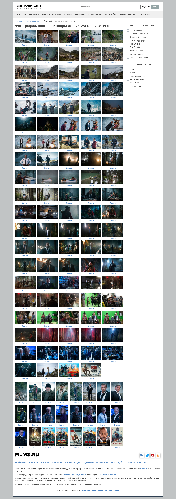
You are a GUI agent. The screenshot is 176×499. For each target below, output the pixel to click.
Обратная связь (88, 490)
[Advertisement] (145, 129)
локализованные (137, 76)
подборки (88, 463)
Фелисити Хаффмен (139, 57)
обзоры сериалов (51, 14)
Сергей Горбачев (108, 475)
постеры (134, 69)
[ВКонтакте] (142, 455)
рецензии (34, 14)
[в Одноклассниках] (158, 455)
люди (77, 463)
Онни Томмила (136, 30)
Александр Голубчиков (75, 475)
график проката (127, 14)
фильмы (45, 463)
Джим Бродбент (137, 51)
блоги (68, 463)
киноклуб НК (95, 14)
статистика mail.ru (136, 463)
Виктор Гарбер (136, 54)
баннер (133, 73)
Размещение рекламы (108, 490)
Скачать (25, 45)
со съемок (134, 83)
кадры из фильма (137, 79)
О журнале (144, 14)
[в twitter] (147, 455)
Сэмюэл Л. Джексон (139, 34)
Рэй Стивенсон (137, 44)
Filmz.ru (143, 469)
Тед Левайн (135, 47)
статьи (68, 14)
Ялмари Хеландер (138, 37)
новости (21, 14)
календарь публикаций (109, 463)
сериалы (57, 463)
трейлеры (80, 14)
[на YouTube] (153, 455)
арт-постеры (135, 86)
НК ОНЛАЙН (110, 14)
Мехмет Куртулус (137, 41)
